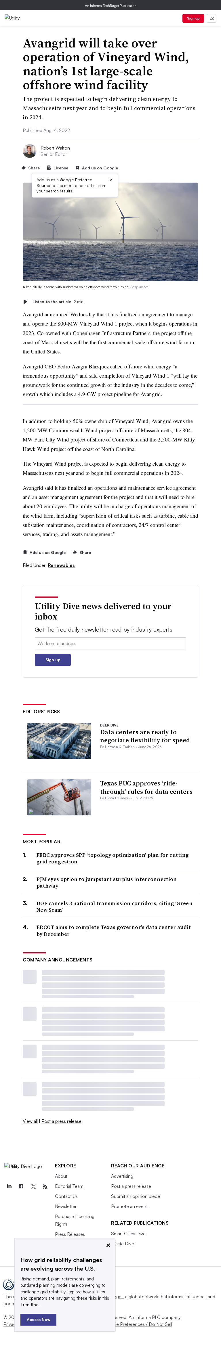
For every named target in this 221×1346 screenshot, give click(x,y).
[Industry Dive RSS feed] (45, 1187)
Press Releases (70, 1234)
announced (57, 314)
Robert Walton (55, 148)
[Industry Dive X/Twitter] (33, 1187)
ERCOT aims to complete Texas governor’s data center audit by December (114, 930)
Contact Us (66, 1196)
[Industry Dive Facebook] (21, 1187)
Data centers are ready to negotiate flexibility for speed (145, 736)
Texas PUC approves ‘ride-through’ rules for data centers (146, 787)
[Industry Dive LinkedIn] (9, 1187)
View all (30, 1121)
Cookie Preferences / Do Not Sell (138, 1324)
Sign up (193, 18)
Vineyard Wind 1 (98, 323)
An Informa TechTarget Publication (110, 5)
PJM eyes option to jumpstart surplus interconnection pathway (107, 882)
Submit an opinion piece (135, 1196)
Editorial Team (69, 1186)
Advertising (122, 1176)
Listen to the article (58, 301)
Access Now (38, 1319)
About (61, 1176)
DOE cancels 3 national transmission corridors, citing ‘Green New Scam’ (115, 906)
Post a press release (61, 1121)
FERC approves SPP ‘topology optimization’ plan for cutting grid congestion (113, 858)
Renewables (61, 565)
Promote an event (129, 1206)
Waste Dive (122, 1243)
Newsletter (66, 1206)
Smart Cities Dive (128, 1233)
